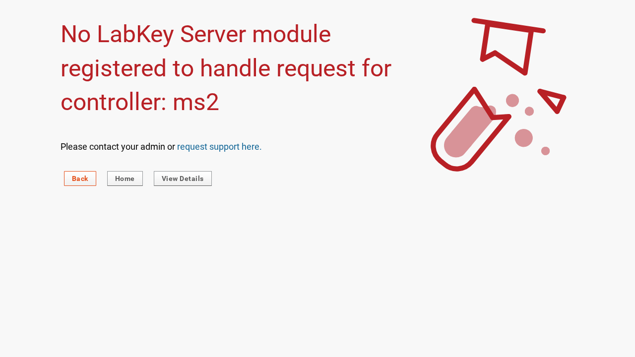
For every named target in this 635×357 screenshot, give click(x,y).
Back (80, 178)
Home (125, 178)
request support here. (219, 146)
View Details (183, 178)
